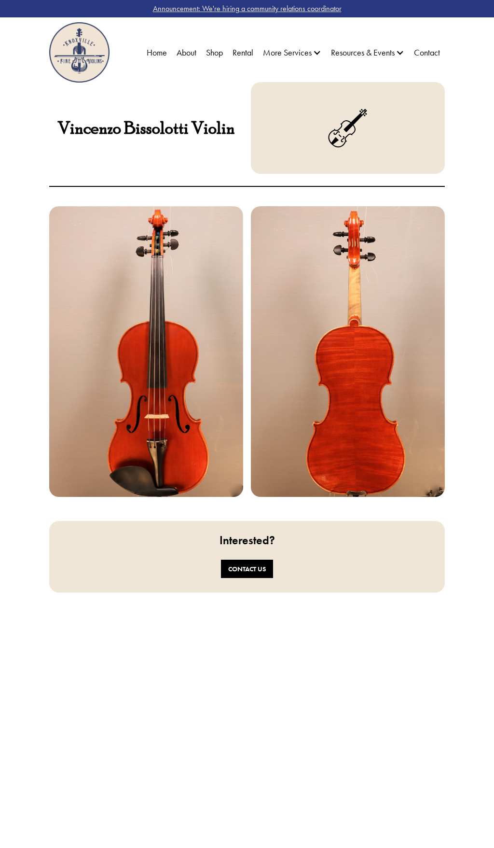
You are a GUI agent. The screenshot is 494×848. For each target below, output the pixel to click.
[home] (79, 52)
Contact (427, 52)
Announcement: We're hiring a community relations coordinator (247, 8)
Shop (214, 52)
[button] (292, 52)
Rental (243, 52)
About (186, 52)
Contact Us (247, 569)
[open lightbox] (146, 351)
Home (157, 52)
